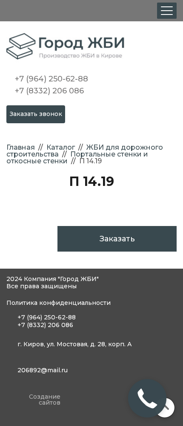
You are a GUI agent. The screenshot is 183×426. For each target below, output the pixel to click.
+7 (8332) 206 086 (49, 91)
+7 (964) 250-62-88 (51, 79)
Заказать (117, 238)
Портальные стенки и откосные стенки (77, 157)
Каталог (60, 147)
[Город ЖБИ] (91, 47)
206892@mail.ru (42, 370)
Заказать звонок (36, 114)
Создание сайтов (44, 400)
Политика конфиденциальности (58, 303)
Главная (20, 147)
